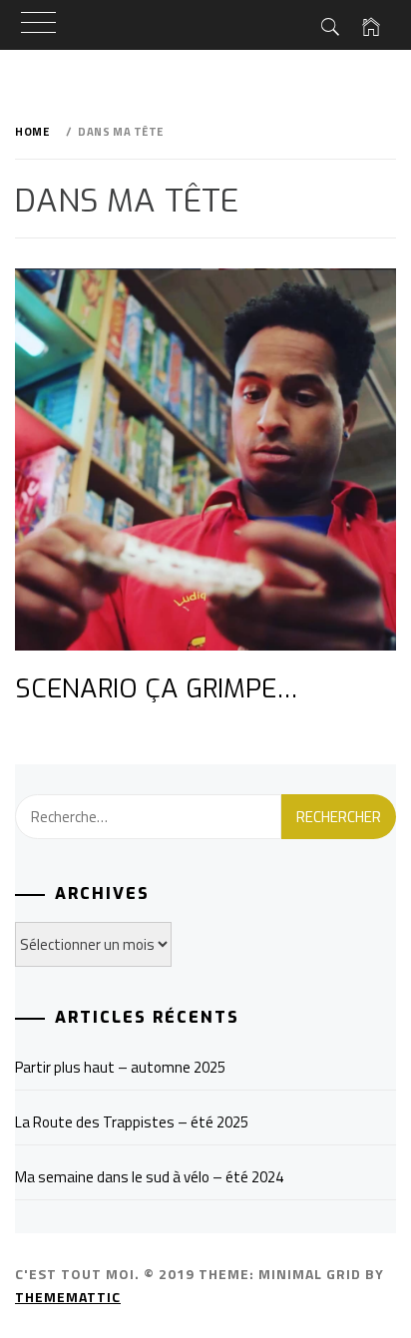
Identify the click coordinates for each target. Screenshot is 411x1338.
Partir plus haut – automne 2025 (120, 1067)
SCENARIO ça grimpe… (156, 688)
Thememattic (68, 1296)
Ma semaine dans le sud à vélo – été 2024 (149, 1176)
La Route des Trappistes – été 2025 (131, 1122)
